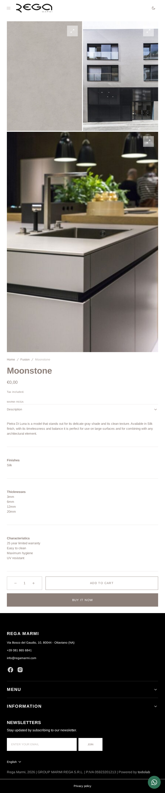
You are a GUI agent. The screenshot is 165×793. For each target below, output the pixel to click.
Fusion (25, 359)
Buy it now (82, 600)
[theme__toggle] (153, 8)
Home (11, 359)
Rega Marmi (16, 772)
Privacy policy (82, 786)
